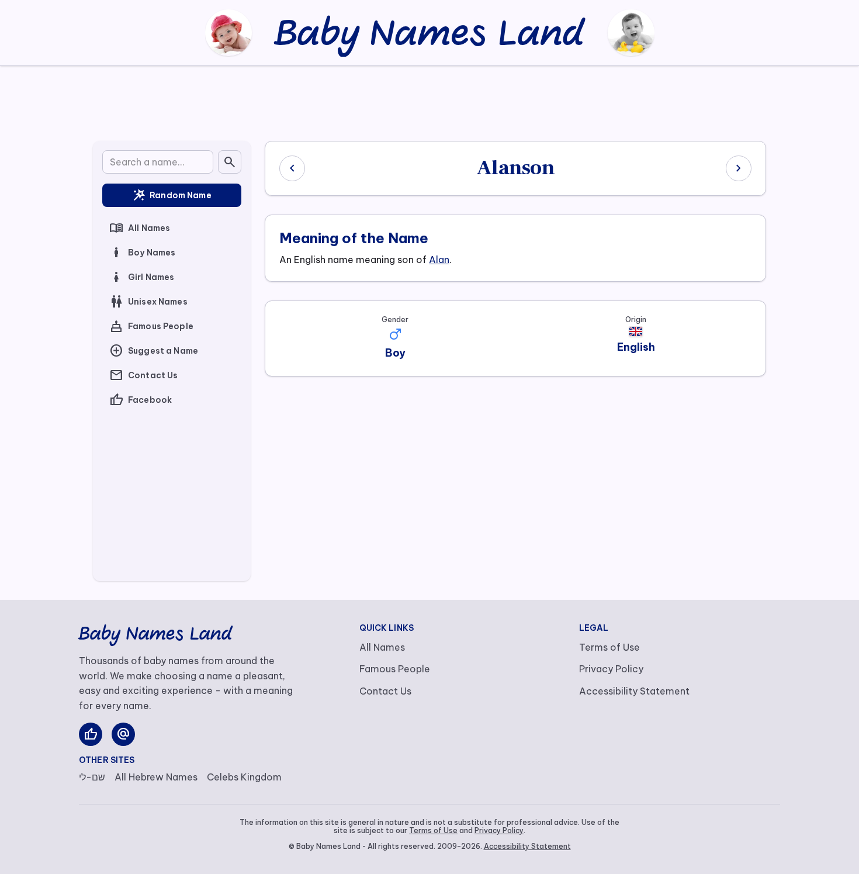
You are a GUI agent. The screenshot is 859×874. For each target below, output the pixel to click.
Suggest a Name (153, 351)
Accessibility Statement (634, 691)
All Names (139, 228)
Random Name (172, 195)
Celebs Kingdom (244, 777)
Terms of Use (609, 647)
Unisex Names (148, 301)
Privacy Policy (611, 669)
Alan (439, 259)
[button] (395, 334)
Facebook (140, 400)
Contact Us (143, 375)
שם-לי (92, 777)
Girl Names (141, 277)
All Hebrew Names (156, 777)
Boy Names (142, 252)
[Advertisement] (429, 101)
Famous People (151, 326)
